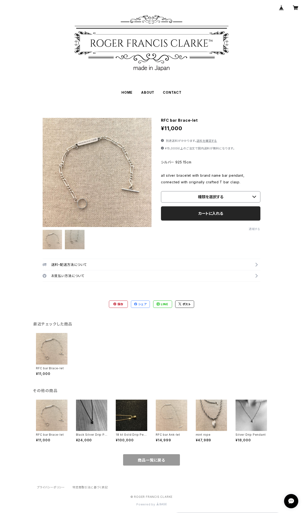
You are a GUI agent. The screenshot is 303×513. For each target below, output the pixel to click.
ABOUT (147, 92)
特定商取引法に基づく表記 (90, 487)
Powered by (146, 504)
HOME (127, 92)
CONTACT (172, 92)
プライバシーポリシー (51, 487)
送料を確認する (206, 141)
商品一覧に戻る (151, 460)
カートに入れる (210, 213)
